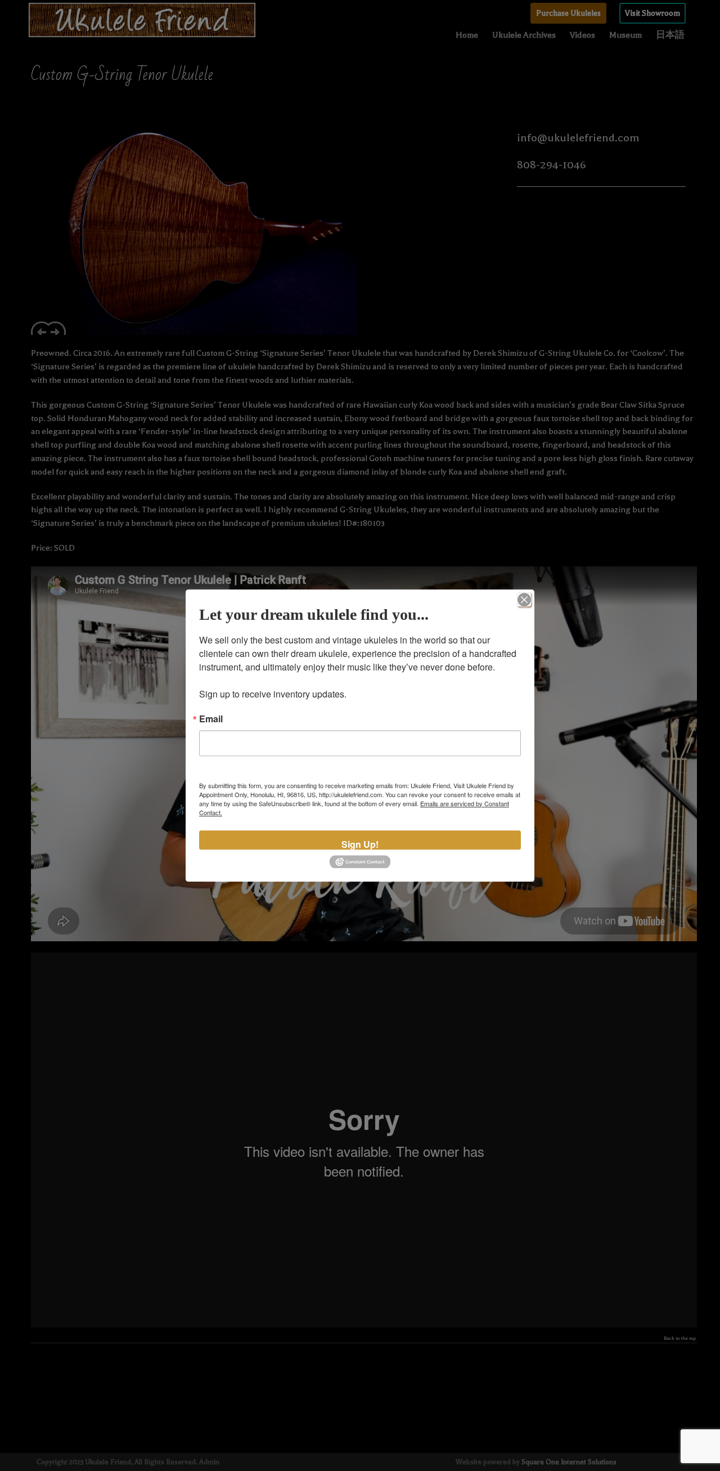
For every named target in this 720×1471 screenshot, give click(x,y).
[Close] (524, 599)
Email (211, 718)
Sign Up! (360, 843)
